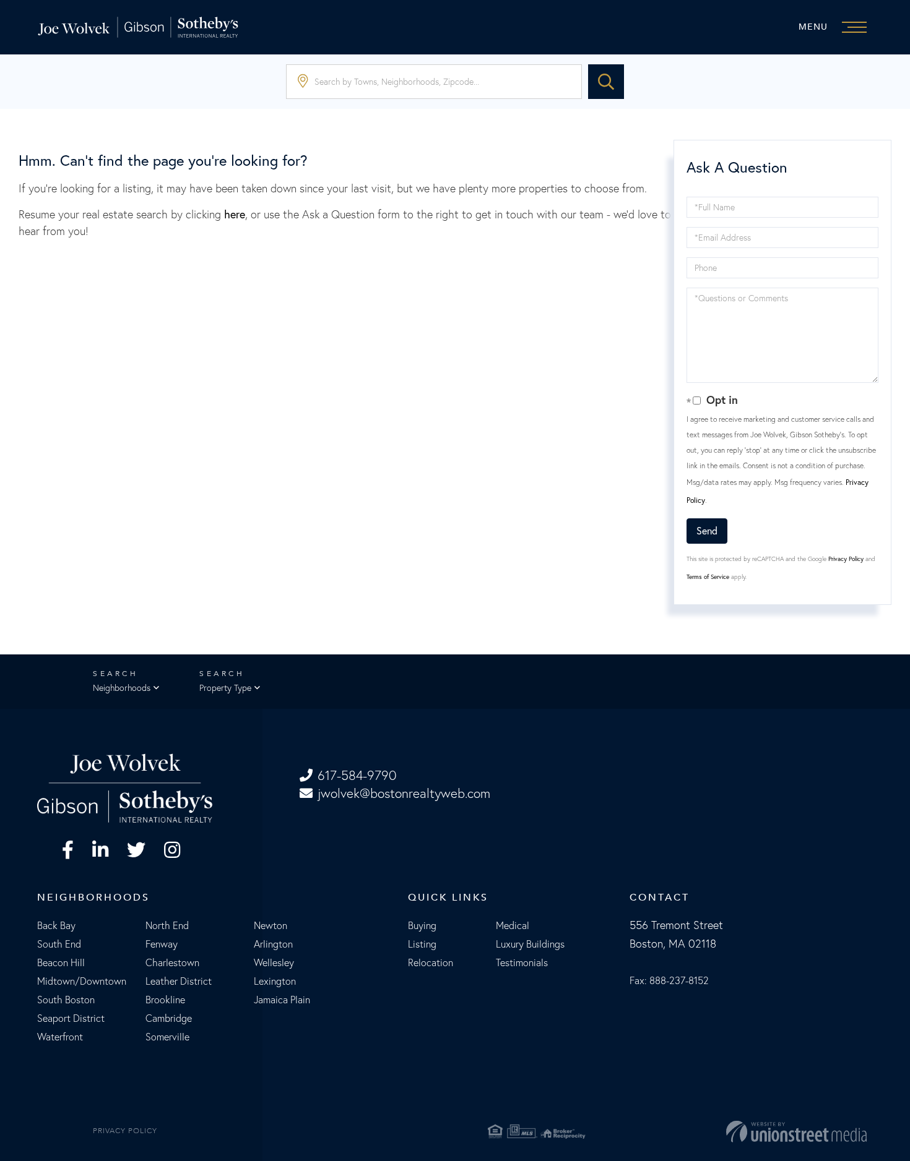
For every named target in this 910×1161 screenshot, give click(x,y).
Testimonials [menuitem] (522, 962)
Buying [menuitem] (422, 925)
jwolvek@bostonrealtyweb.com (404, 793)
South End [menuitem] (59, 944)
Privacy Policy (846, 559)
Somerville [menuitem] (167, 1036)
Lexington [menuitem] (275, 981)
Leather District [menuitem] (178, 981)
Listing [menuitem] (422, 944)
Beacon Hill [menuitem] (61, 962)
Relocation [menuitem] (430, 962)
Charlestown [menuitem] (172, 962)
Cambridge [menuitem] (168, 1018)
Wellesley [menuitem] (274, 962)
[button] (606, 81)
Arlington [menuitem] (273, 944)
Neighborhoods (121, 687)
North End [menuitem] (167, 925)
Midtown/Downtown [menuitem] (81, 981)
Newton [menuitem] (270, 925)
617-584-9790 (357, 775)
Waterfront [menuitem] (60, 1036)
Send (706, 530)
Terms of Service (708, 577)
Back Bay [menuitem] (56, 925)
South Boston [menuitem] (66, 999)
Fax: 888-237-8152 (669, 980)
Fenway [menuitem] (161, 944)
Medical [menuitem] (512, 925)
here (234, 214)
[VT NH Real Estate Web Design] (732, 1131)
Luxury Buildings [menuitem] (530, 944)
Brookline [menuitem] (165, 999)
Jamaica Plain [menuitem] (282, 999)
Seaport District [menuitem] (71, 1018)
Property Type (225, 687)
